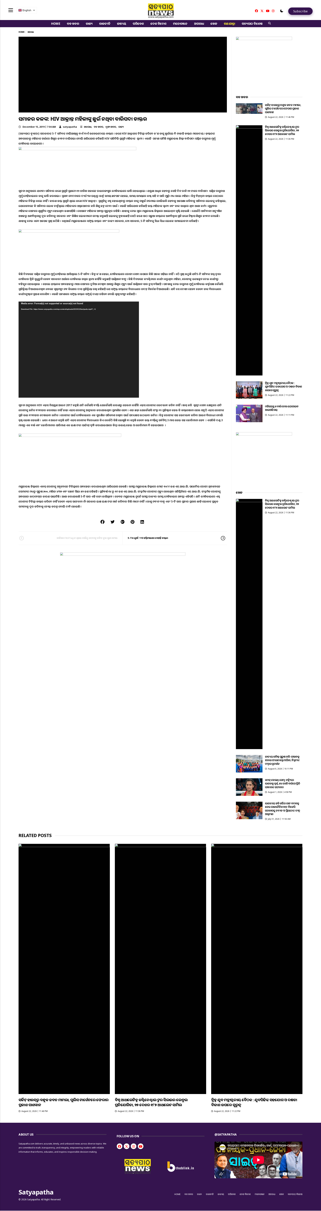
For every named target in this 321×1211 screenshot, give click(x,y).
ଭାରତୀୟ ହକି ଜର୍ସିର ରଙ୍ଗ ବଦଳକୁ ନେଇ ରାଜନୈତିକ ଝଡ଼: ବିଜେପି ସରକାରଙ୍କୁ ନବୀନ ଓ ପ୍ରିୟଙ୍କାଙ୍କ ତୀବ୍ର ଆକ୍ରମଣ (282, 808)
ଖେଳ (213, 24)
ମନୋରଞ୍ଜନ (180, 24)
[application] (79, 350)
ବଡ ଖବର (73, 24)
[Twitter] (261, 11)
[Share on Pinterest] (132, 521)
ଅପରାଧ (199, 24)
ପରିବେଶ (138, 24)
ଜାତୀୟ (121, 24)
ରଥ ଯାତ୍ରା (229, 24)
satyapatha (70, 126)
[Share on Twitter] (112, 521)
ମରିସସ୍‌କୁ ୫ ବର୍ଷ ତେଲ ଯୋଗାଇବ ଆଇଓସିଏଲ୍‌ (281, 408)
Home (55, 24)
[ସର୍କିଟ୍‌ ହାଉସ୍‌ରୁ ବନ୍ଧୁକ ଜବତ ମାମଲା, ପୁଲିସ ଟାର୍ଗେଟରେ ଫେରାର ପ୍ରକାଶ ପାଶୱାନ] (249, 108)
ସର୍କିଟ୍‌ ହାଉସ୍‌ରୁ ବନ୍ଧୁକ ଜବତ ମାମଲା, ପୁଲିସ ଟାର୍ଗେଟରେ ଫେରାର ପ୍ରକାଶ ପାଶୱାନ (283, 108)
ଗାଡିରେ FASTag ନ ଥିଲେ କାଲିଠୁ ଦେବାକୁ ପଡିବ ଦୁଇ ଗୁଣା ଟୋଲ (87, 538)
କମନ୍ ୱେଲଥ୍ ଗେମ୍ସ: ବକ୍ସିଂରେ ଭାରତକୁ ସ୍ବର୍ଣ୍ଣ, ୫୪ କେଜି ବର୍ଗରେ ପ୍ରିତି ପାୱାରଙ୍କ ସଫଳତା (282, 783)
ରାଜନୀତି (104, 24)
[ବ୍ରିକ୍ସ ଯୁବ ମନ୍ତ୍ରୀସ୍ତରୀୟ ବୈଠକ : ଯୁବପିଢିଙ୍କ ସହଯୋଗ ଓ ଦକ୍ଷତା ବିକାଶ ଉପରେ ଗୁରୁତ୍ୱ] (249, 390)
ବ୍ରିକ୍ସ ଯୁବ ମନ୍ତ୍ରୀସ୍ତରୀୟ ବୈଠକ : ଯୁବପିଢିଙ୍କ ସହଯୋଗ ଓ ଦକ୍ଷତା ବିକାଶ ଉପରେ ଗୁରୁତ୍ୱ (283, 386)
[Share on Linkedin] (142, 521)
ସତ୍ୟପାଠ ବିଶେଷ (252, 24)
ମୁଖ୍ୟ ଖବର (110, 126)
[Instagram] (273, 11)
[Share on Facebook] (102, 521)
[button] (281, 10)
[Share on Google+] (122, 521)
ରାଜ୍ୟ (89, 24)
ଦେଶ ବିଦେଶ (158, 24)
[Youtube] (267, 11)
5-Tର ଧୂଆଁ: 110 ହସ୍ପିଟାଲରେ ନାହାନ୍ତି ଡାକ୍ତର (148, 538)
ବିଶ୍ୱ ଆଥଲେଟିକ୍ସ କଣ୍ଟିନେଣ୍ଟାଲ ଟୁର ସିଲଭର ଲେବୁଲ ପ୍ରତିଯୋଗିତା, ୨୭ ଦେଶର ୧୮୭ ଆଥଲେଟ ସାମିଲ (282, 130)
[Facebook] (256, 11)
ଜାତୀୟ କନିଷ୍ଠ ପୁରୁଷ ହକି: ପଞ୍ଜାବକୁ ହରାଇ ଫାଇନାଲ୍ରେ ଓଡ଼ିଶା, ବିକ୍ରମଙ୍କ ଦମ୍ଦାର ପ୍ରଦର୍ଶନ (282, 760)
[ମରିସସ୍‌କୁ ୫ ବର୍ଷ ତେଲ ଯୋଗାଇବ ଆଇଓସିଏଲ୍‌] (249, 413)
